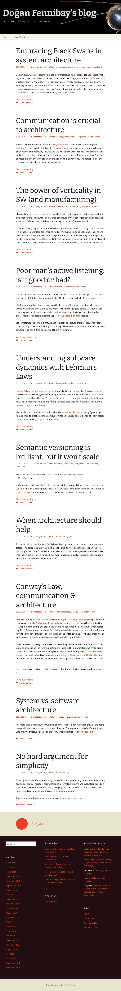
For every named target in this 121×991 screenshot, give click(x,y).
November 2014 (13, 967)
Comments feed (91, 923)
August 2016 (11, 949)
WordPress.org (91, 927)
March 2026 (11, 862)
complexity (56, 383)
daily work (70, 286)
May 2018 (10, 894)
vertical (97, 206)
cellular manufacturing (43, 214)
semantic (90, 463)
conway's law (77, 611)
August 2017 (11, 913)
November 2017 (13, 903)
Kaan (86, 878)
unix (96, 463)
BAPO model (42, 623)
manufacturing (74, 206)
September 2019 (13, 885)
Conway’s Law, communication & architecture (45, 595)
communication (70, 136)
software (82, 383)
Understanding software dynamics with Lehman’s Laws (56, 367)
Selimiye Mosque (24, 148)
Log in (86, 913)
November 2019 (13, 881)
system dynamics (73, 412)
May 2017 (10, 917)
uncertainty (97, 67)
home (5, 37)
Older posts (32, 824)
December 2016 (13, 940)
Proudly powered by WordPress (60, 985)
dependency (56, 463)
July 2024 (10, 867)
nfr (71, 536)
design (66, 536)
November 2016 (13, 944)
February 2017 (12, 931)
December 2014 (13, 963)
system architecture (79, 717)
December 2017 (13, 899)
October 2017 (12, 908)
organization (79, 67)
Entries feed (89, 918)
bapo (53, 611)
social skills (95, 136)
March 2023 (11, 871)
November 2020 (13, 876)
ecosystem (68, 463)
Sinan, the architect (61, 144)
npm (76, 463)
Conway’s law (74, 619)
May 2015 (10, 954)
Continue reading (26, 99)
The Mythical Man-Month (76, 654)
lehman (74, 383)
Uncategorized (39, 67)
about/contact (21, 37)
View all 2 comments (27, 804)
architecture (56, 67)
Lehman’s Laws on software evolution (35, 391)
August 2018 (11, 890)
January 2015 (11, 958)
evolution (66, 383)
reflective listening (64, 315)
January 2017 (11, 935)
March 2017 (11, 926)
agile (53, 206)
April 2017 (10, 922)
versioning (20, 466)
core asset (68, 67)
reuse (88, 67)
